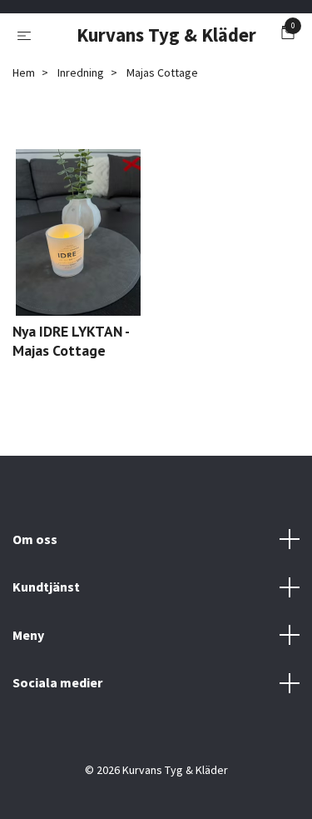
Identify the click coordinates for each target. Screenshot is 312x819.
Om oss (34, 539)
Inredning (80, 72)
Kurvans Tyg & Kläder (160, 35)
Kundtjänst (46, 586)
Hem (23, 72)
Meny (28, 635)
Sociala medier (57, 682)
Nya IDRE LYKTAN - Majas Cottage (70, 341)
